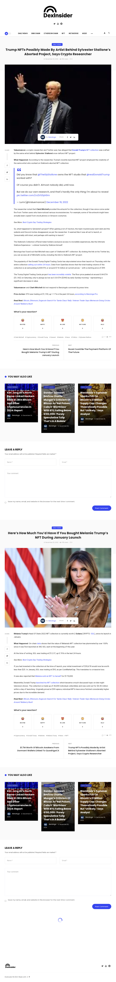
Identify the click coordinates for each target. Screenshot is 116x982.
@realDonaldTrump (98, 174)
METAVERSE (74, 33)
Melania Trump (52, 735)
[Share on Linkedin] (7, 179)
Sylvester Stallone (85, 337)
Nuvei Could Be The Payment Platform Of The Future (89, 351)
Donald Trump (43, 337)
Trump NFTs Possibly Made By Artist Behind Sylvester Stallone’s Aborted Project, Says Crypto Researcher (86, 750)
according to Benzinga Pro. (86, 294)
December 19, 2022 (57, 202)
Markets (61, 337)
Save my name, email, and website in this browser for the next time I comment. (41, 501)
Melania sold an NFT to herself (48, 676)
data (39, 643)
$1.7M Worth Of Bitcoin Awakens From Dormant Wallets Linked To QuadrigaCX (38, 749)
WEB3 (84, 33)
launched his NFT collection (47, 682)
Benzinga (52, 137)
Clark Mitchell (19, 337)
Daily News (23, 33)
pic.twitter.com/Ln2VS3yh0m (33, 195)
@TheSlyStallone (47, 174)
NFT (63, 33)
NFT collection (85, 150)
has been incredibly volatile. (59, 274)
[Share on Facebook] (7, 165)
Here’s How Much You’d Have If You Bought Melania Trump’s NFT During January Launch (40, 352)
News (68, 337)
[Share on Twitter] (7, 172)
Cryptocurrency (31, 337)
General (53, 337)
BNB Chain (35, 33)
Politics (74, 337)
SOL (92, 634)
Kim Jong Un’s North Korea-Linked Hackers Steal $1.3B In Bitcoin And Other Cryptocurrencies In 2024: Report (20, 401)
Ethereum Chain (51, 33)
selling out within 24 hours (39, 264)
